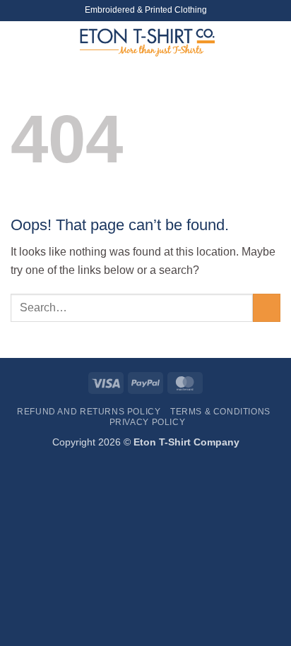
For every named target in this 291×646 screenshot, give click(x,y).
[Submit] (266, 307)
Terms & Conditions (220, 412)
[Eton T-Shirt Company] (147, 42)
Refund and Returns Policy (88, 412)
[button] (19, 38)
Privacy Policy (147, 422)
